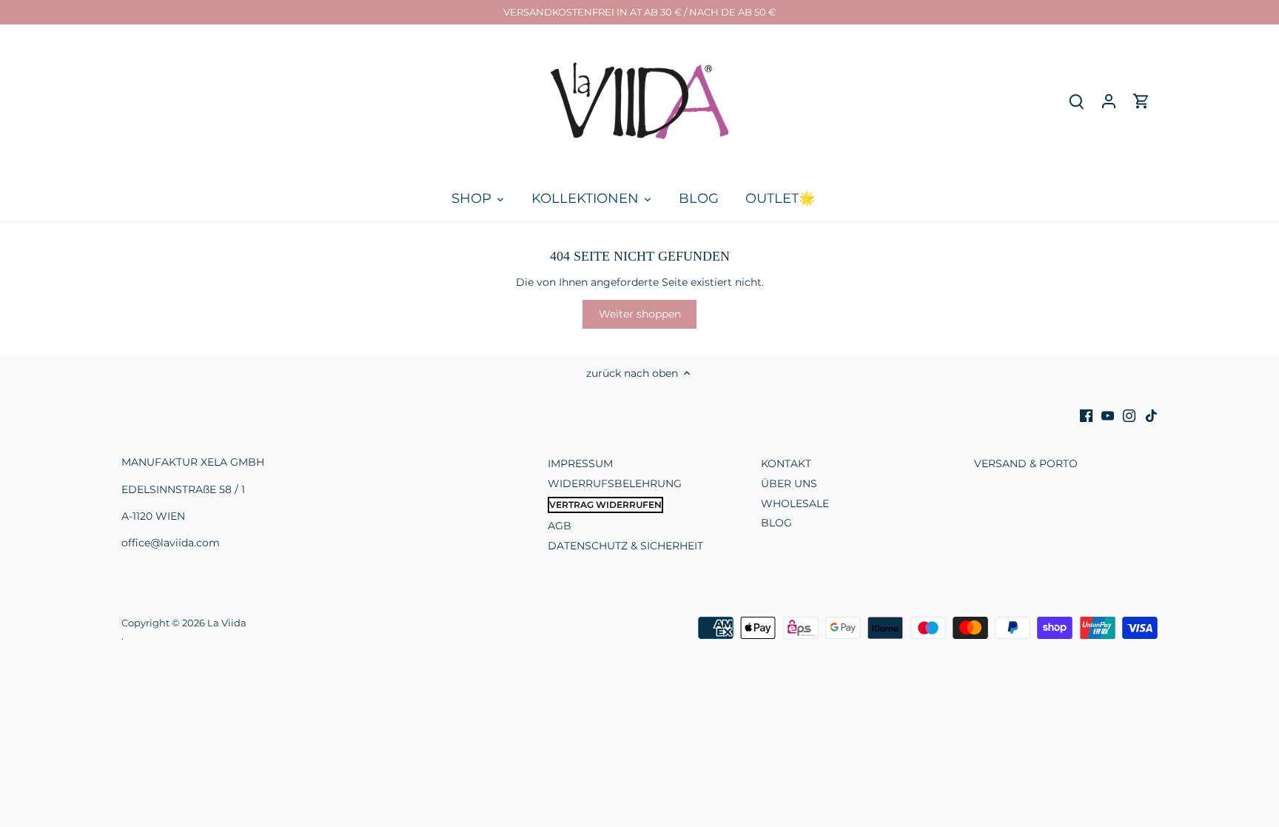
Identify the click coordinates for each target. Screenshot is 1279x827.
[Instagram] (1129, 416)
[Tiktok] (1151, 416)
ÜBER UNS (789, 483)
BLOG (776, 522)
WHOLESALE (795, 503)
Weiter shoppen (640, 314)
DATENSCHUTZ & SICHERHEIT (625, 545)
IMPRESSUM (580, 463)
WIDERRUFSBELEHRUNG (615, 483)
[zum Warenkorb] (1141, 101)
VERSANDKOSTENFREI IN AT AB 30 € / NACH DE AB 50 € (639, 12)
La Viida (226, 623)
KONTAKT (786, 463)
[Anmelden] (1108, 101)
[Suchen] (1076, 101)
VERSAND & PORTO (1026, 463)
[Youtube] (1107, 416)
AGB (559, 525)
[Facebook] (1086, 416)
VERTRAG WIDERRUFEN (605, 504)
